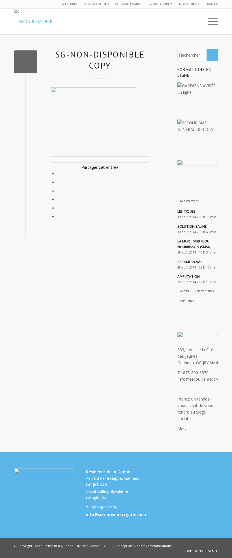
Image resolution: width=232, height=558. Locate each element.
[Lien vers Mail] (213, 545)
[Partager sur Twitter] (58, 182)
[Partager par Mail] (58, 216)
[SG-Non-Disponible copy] (25, 61)
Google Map (97, 498)
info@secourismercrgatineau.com (119, 514)
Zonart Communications (153, 546)
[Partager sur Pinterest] (58, 191)
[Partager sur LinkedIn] (58, 199)
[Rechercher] (196, 21)
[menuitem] (69, 4)
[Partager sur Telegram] (58, 208)
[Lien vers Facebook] (205, 545)
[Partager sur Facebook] (58, 173)
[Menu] (210, 21)
